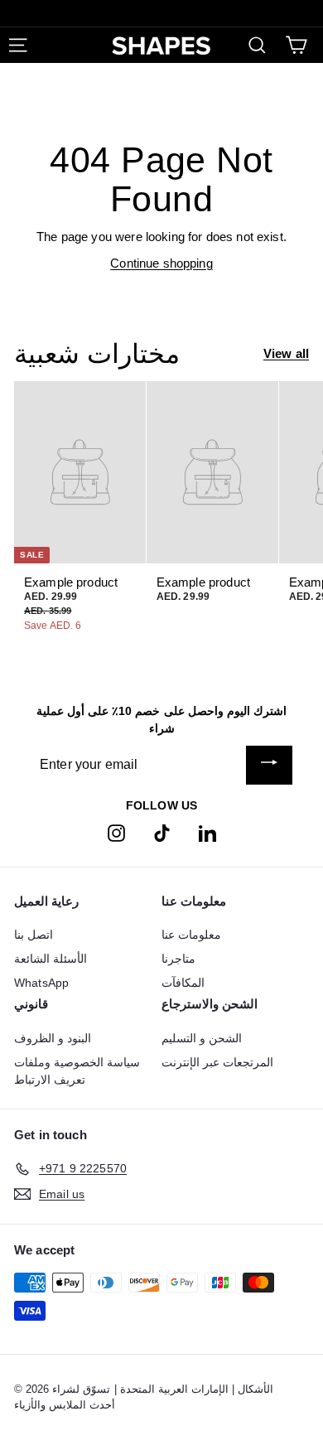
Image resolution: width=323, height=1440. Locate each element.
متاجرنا (178, 958)
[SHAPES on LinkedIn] (207, 832)
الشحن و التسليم (202, 1038)
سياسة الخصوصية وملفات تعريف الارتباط (77, 1071)
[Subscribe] (269, 765)
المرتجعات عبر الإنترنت (217, 1062)
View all (286, 353)
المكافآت (183, 982)
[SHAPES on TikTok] (162, 832)
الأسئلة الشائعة (50, 958)
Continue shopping (161, 263)
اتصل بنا (33, 934)
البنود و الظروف (52, 1038)
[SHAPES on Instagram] (116, 832)
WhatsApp (41, 982)
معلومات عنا (191, 934)
